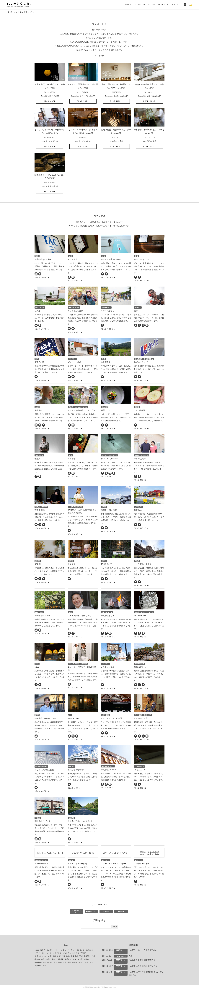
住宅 (59, 956)
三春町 (83, 953)
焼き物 (118, 96)
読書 (60, 962)
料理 (42, 959)
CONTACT (176, 5)
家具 (148, 96)
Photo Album (91, 911)
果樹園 (60, 959)
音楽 (91, 962)
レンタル (75, 953)
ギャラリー (71, 950)
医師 (81, 956)
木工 (152, 96)
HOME (128, 5)
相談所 (86, 959)
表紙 (130, 956)
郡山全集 (18, 12)
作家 (144, 96)
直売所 (80, 959)
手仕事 (37, 959)
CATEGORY (139, 5)
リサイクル (57, 953)
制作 (68, 956)
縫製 (44, 962)
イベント (56, 950)
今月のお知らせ (41, 956)
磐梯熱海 (38, 962)
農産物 (74, 962)
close (77, 96)
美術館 (50, 962)
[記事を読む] (49, 101)
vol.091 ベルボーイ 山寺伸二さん (143, 950)
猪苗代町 (68, 959)
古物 (93, 956)
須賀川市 (38, 965)
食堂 (121, 141)
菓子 (51, 96)
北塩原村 (74, 956)
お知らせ (106, 911)
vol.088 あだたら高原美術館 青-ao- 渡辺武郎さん (146, 973)
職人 (46, 96)
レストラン (84, 96)
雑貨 (86, 962)
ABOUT (151, 5)
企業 (54, 956)
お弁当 (42, 950)
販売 (64, 962)
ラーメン (48, 141)
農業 (69, 962)
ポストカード (46, 953)
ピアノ (37, 953)
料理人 (48, 959)
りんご (49, 950)
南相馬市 (87, 956)
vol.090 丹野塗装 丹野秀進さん (142, 960)
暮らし (54, 959)
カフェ (63, 950)
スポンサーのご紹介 (85, 950)
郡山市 (56, 96)
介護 (49, 956)
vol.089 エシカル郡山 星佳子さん (143, 966)
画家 (74, 959)
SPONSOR (163, 5)
